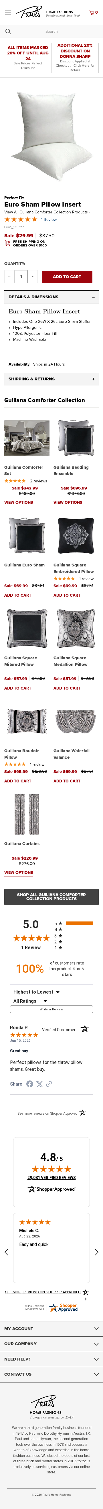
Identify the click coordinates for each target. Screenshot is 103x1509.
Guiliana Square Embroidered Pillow (74, 568)
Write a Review (51, 1009)
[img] (51, 1168)
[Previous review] (6, 1253)
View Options (18, 503)
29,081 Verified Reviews (51, 1177)
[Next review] (96, 1253)
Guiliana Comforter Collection (44, 400)
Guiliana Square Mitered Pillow (20, 661)
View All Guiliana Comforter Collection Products (47, 212)
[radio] (73, 923)
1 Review (49, 220)
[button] (51, 297)
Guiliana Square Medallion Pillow (71, 661)
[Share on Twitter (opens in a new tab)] (39, 1084)
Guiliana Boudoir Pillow (21, 754)
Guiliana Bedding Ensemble (71, 470)
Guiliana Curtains (21, 844)
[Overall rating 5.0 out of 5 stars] (20, 221)
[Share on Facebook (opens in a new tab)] (29, 1084)
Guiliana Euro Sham (24, 565)
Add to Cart (17, 596)
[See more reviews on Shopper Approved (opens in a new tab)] (49, 1084)
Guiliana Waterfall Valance (72, 754)
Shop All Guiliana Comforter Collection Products (51, 897)
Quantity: (14, 264)
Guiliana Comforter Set (23, 470)
